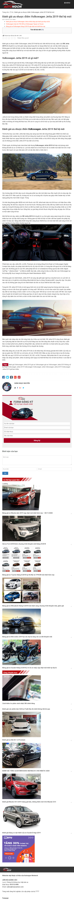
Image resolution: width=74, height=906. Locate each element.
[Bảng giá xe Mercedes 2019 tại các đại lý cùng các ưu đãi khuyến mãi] (37, 621)
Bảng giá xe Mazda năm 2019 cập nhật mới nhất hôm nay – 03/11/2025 (27, 513)
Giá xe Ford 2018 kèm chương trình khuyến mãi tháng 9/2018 (24, 544)
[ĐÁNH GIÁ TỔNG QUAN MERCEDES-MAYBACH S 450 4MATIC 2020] (37, 755)
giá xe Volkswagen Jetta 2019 (54, 365)
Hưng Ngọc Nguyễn (22, 383)
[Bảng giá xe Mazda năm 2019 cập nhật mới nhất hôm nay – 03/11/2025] (37, 497)
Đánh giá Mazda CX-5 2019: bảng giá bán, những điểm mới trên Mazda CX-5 (29, 802)
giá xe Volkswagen (37, 365)
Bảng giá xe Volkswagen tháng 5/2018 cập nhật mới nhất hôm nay (25, 26)
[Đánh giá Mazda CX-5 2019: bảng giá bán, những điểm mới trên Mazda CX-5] (37, 786)
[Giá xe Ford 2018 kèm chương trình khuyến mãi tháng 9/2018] (37, 528)
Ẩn (42, 29)
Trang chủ (5, 12)
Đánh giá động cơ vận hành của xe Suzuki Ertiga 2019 (21, 833)
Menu (68, 3)
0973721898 (14, 884)
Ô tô (11, 12)
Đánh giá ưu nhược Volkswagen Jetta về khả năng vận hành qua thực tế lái (28, 21)
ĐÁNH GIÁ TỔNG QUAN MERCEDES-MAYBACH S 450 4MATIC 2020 (25, 771)
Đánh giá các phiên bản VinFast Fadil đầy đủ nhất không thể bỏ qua (26, 709)
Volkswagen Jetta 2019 (54, 367)
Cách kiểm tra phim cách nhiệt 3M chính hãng (18, 703)
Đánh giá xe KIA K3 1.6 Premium (13, 740)
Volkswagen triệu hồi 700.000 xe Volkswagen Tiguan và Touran (25, 24)
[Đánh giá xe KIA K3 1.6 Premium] (37, 724)
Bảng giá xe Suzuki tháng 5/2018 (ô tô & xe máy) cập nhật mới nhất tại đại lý (29, 668)
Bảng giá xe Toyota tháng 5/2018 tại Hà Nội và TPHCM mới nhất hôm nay (28, 575)
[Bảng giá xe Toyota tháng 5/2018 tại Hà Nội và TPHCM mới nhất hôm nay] (37, 559)
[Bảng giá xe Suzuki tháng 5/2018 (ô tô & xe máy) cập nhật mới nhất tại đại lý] (37, 652)
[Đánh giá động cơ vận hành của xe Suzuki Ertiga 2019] (37, 817)
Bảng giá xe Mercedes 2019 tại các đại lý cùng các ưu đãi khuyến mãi (27, 637)
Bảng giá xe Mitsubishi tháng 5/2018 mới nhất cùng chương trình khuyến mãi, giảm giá (33, 606)
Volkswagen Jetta (39, 367)
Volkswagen (28, 367)
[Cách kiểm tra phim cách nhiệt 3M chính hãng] (37, 688)
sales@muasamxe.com (15, 887)
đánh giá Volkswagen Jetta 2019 (20, 365)
